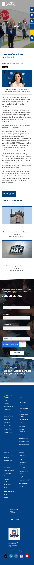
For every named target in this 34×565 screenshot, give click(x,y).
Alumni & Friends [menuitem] (8, 416)
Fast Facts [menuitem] (22, 426)
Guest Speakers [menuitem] (23, 438)
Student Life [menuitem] (22, 468)
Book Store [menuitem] (7, 422)
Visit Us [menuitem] (21, 486)
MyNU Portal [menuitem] (7, 484)
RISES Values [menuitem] (23, 456)
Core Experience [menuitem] (23, 419)
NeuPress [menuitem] (6, 488)
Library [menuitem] (5, 464)
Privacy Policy (14, 519)
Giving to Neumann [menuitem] (24, 435)
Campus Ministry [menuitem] (8, 429)
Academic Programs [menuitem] (6, 402)
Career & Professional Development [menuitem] (22, 400)
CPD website (14, 128)
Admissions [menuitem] (7, 409)
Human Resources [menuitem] (24, 441)
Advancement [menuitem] (7, 413)
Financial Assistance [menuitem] (22, 430)
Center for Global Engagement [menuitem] (23, 410)
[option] (17, 186)
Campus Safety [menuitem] (8, 432)
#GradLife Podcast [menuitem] (9, 470)
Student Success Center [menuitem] (23, 472)
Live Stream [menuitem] (7, 467)
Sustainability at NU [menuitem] (24, 480)
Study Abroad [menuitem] (22, 477)
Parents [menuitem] (6, 497)
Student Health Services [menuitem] (23, 463)
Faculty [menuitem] (21, 423)
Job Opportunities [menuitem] (23, 483)
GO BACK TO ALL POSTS (9, 194)
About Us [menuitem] (6, 397)
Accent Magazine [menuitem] (8, 406)
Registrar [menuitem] (21, 452)
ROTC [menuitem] (20, 459)
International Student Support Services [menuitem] (8, 455)
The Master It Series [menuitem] (7, 475)
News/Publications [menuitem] (9, 491)
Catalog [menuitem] (21, 405)
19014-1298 (12, 512)
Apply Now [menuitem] (7, 419)
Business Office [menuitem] (8, 426)
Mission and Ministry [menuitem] (7, 480)
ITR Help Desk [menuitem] (8, 460)
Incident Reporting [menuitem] (24, 444)
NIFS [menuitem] (5, 494)
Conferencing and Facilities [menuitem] (23, 415)
